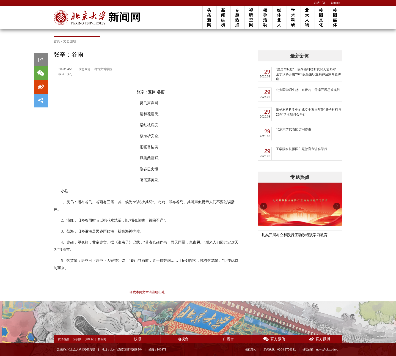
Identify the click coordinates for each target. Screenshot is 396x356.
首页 (57, 41)
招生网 (102, 339)
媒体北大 (279, 17)
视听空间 (251, 17)
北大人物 (307, 17)
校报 (137, 339)
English (335, 2)
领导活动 (265, 17)
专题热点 (237, 17)
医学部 (77, 339)
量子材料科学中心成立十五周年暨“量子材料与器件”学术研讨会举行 (308, 112)
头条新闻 (209, 17)
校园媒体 (335, 17)
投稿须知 (251, 349)
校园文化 (321, 17)
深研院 (89, 339)
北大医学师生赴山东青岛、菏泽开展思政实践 (308, 90)
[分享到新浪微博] (41, 87)
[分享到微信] (41, 73)
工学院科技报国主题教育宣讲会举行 (301, 149)
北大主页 (319, 2)
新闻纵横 (223, 17)
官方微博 (323, 339)
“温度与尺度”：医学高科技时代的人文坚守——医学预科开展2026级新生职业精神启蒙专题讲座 (309, 74)
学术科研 (293, 17)
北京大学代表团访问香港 (293, 129)
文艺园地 (69, 41)
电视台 (183, 339)
